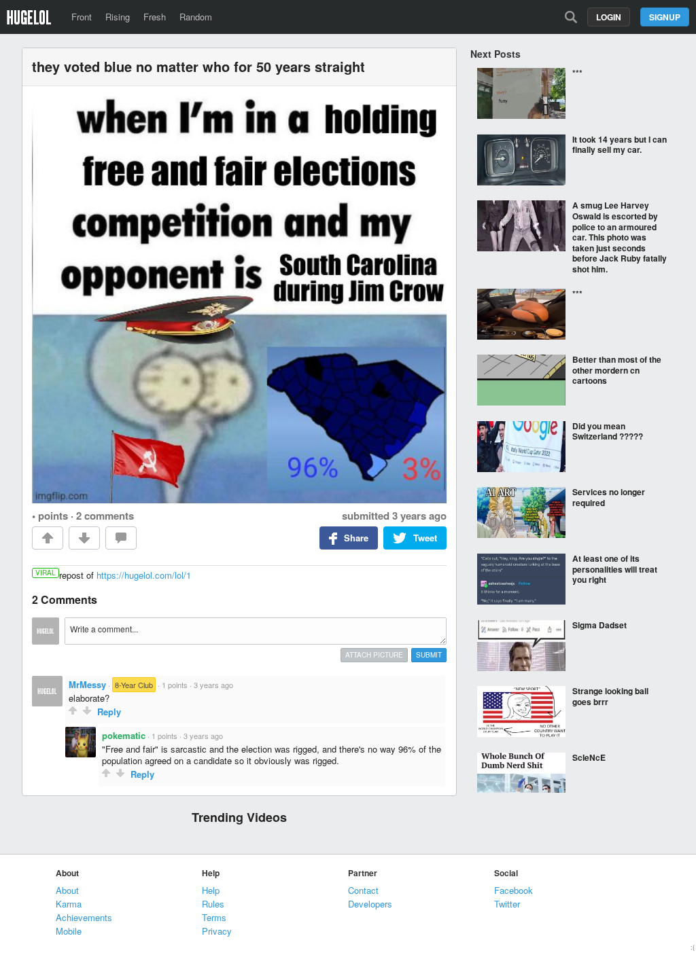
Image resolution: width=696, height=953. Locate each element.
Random (195, 16)
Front (81, 16)
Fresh (154, 16)
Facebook (513, 890)
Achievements (84, 917)
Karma (69, 903)
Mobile (69, 930)
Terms (214, 917)
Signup (664, 17)
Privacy (217, 930)
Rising (117, 16)
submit (429, 655)
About (67, 890)
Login (608, 17)
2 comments (105, 515)
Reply (109, 711)
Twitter (507, 903)
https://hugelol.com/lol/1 (144, 575)
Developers (370, 903)
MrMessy (87, 684)
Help (211, 890)
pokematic (123, 735)
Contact (363, 890)
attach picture (374, 655)
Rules (213, 903)
